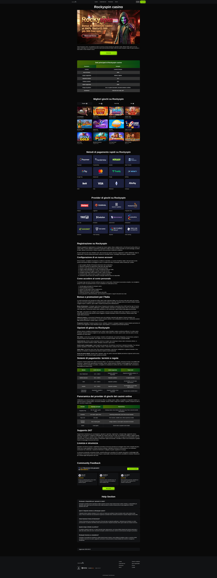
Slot (131, 103)
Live (100, 103)
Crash (115, 103)
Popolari (84, 103)
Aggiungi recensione (133, 468)
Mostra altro (108, 488)
